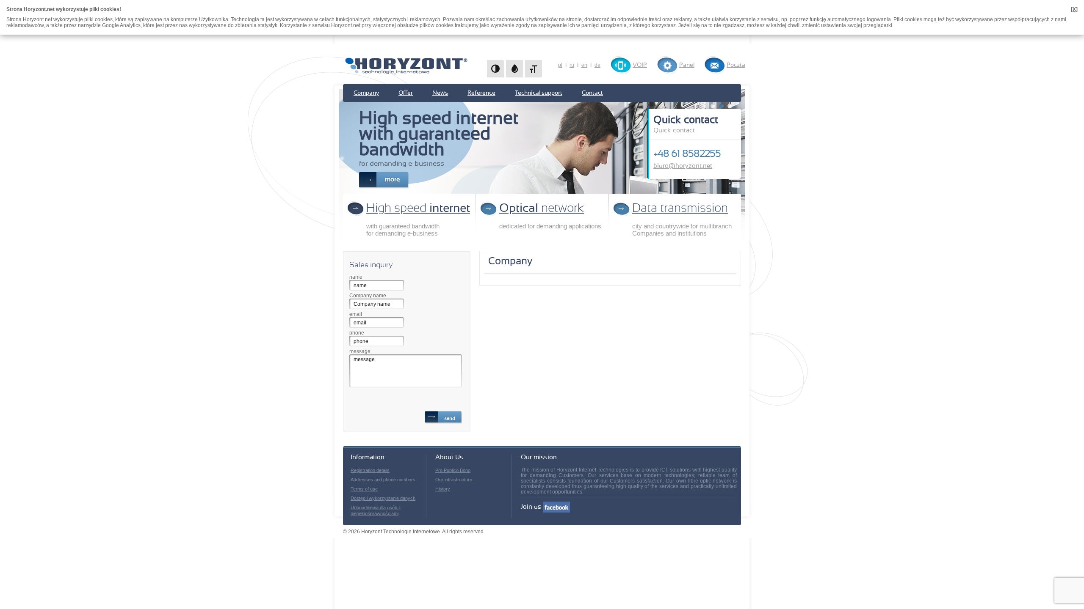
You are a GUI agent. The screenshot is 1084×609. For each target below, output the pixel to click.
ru (572, 65)
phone (356, 333)
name (355, 277)
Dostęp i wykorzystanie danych (383, 498)
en (584, 65)
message (360, 351)
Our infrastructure (453, 479)
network (541, 208)
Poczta (736, 65)
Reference (481, 93)
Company (366, 93)
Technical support (538, 93)
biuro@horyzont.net (682, 166)
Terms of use (364, 488)
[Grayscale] (514, 68)
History (442, 488)
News (440, 93)
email (355, 314)
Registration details (370, 470)
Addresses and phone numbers (383, 479)
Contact (592, 93)
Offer (405, 93)
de (597, 65)
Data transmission (680, 208)
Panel (686, 65)
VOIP (640, 65)
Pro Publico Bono (452, 470)
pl (560, 65)
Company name (367, 296)
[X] (1074, 9)
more (392, 179)
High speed (418, 208)
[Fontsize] (533, 68)
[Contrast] (495, 68)
